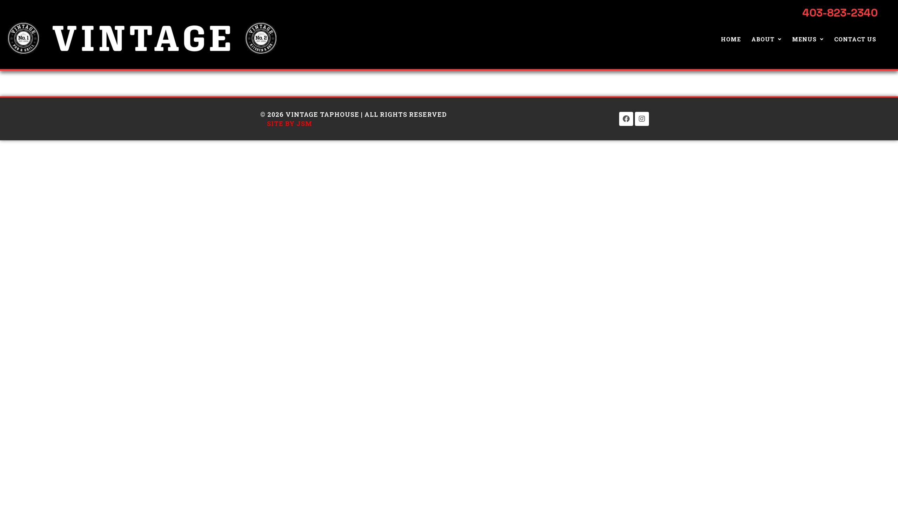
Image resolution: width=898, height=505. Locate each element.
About (763, 39)
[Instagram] (642, 119)
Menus (804, 39)
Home (731, 39)
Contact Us (855, 39)
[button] (766, 39)
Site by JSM (289, 123)
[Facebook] (626, 119)
